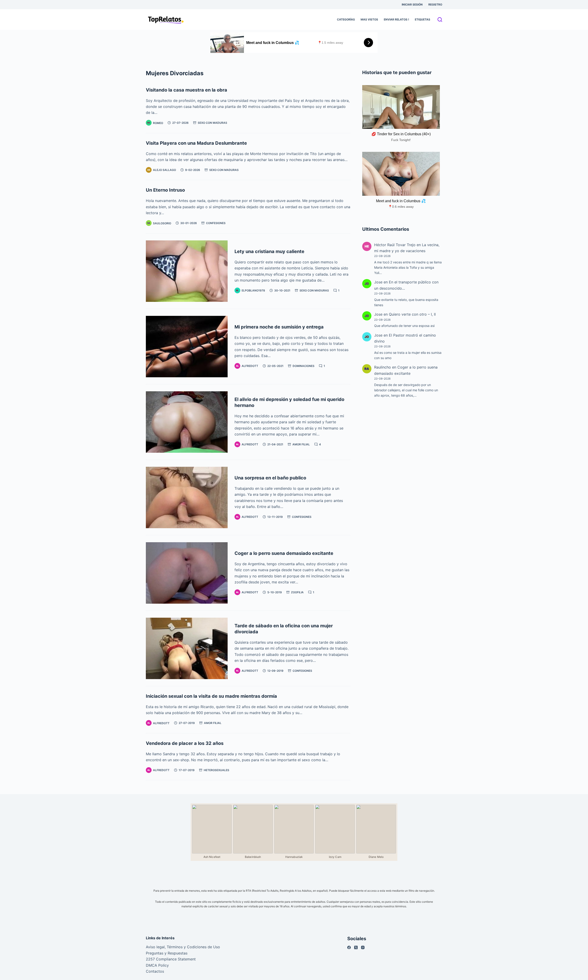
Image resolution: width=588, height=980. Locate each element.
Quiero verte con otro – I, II (412, 314)
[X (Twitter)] (356, 947)
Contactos (155, 971)
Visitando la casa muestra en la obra (186, 90)
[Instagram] (363, 947)
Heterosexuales (216, 770)
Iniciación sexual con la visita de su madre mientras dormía (211, 696)
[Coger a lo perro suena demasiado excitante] (187, 573)
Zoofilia (297, 592)
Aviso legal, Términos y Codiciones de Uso (183, 947)
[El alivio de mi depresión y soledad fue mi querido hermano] (187, 422)
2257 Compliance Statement (171, 959)
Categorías (346, 19)
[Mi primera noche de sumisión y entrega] (187, 346)
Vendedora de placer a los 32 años (184, 743)
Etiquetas (422, 19)
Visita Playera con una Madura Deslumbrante (196, 143)
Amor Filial (301, 444)
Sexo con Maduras (212, 122)
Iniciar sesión (412, 4)
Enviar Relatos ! (396, 19)
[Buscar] (440, 19)
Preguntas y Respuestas (166, 953)
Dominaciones (303, 366)
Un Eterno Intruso (165, 190)
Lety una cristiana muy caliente (269, 251)
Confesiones (216, 223)
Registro (435, 4)
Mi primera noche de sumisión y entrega (279, 327)
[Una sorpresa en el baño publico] (187, 497)
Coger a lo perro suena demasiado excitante (284, 553)
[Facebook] (349, 947)
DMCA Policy (157, 965)
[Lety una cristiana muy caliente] (187, 271)
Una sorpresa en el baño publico (270, 478)
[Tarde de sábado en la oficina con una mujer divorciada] (187, 648)
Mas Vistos (369, 19)
